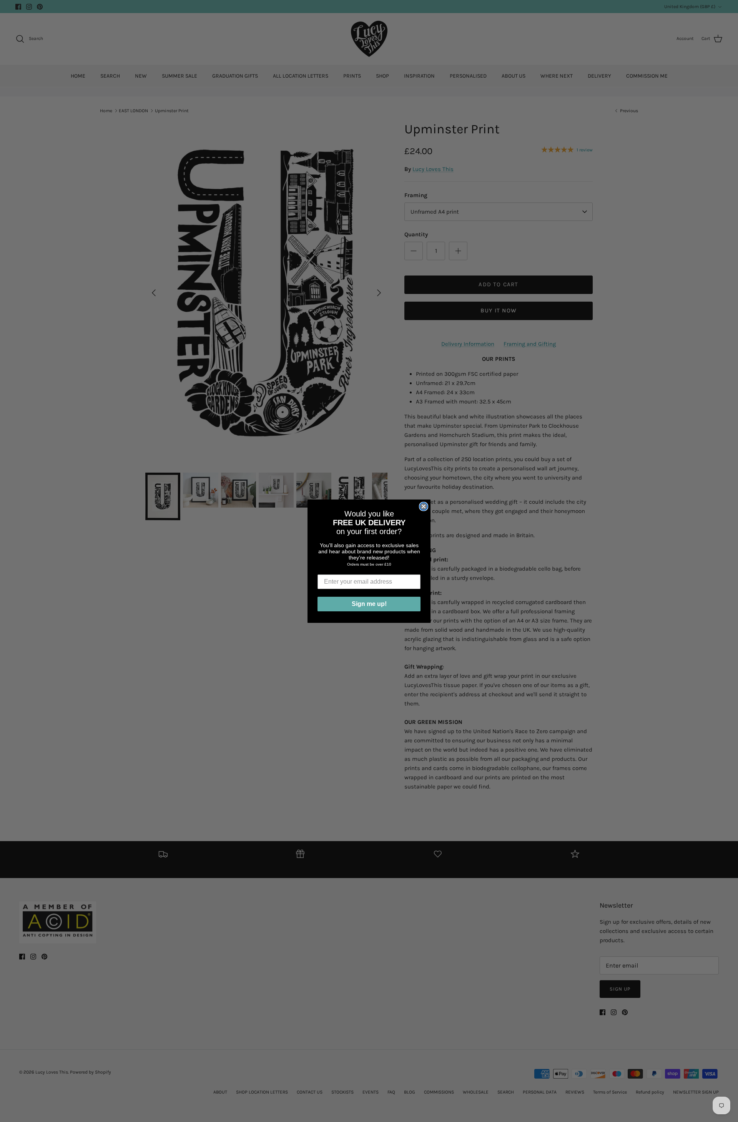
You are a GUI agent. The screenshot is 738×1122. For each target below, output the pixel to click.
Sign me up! (369, 604)
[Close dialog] (423, 506)
